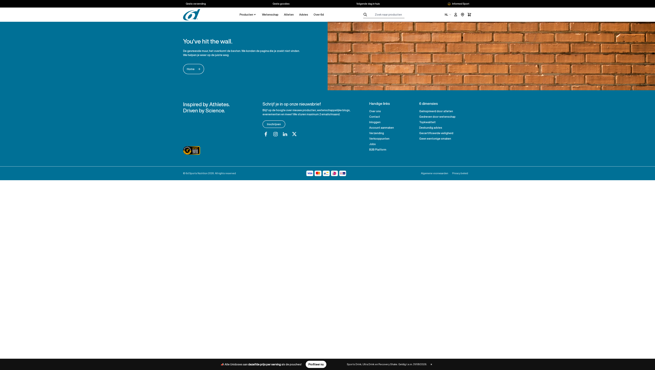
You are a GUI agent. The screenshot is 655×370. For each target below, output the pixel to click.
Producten (246, 15)
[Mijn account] (455, 14)
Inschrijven (274, 124)
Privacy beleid (460, 173)
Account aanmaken (381, 128)
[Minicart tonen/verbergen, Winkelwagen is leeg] (469, 14)
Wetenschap (270, 15)
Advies (303, 15)
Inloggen (374, 122)
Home (193, 69)
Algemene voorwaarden (434, 173)
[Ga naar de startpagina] (191, 14)
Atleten (289, 15)
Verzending (376, 133)
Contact (374, 117)
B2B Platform (377, 149)
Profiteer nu (316, 364)
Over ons (375, 111)
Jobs (372, 144)
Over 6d (319, 15)
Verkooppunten (379, 139)
